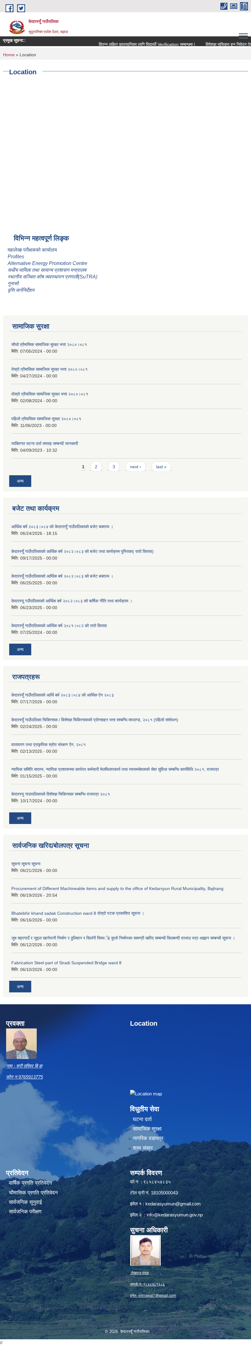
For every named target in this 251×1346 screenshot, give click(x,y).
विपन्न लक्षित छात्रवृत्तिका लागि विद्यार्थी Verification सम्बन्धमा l (133, 44)
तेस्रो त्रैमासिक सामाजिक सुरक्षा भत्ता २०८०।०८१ (49, 369)
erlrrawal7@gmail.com (157, 1295)
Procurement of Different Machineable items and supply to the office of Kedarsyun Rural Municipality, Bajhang (117, 888)
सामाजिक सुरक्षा (147, 1129)
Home (9, 54)
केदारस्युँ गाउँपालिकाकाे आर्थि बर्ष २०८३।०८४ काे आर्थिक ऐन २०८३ (62, 695)
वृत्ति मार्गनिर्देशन (21, 290)
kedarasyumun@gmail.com (173, 1203)
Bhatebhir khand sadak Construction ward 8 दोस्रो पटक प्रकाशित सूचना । (77, 913)
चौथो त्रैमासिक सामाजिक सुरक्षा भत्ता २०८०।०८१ (49, 344)
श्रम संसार (143, 1148)
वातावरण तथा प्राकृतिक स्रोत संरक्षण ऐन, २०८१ (48, 744)
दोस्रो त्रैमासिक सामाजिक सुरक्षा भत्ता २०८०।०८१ (49, 394)
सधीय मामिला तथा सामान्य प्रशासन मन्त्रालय (47, 270)
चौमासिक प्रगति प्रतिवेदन (33, 1193)
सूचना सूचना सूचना (25, 863)
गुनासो (13, 283)
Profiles (16, 256)
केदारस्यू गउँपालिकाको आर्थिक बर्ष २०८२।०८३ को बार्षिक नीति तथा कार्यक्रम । (71, 600)
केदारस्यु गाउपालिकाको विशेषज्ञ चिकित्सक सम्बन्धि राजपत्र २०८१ (60, 794)
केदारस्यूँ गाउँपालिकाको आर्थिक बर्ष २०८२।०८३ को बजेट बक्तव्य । (62, 576)
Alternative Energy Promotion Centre (47, 263)
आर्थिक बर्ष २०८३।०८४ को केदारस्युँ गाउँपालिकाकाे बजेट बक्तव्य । (62, 526)
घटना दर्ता (142, 1119)
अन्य (20, 481)
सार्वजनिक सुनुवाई (25, 1202)
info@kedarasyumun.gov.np (175, 1214)
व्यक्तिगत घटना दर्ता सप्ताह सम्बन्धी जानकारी (44, 443)
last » (161, 466)
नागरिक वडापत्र (148, 1138)
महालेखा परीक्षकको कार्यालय (32, 249)
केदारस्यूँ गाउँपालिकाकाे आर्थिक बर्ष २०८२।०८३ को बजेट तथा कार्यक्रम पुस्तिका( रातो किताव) (82, 551)
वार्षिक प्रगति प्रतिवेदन (30, 1183)
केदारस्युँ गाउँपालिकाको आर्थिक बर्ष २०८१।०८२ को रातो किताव (59, 625)
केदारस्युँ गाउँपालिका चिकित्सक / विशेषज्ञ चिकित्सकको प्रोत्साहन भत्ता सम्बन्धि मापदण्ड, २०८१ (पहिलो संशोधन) (94, 719)
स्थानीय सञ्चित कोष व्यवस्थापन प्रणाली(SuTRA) (52, 276)
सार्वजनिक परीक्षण (25, 1212)
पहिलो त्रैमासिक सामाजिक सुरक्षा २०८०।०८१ (46, 418)
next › (135, 466)
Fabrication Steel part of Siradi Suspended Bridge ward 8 (66, 962)
